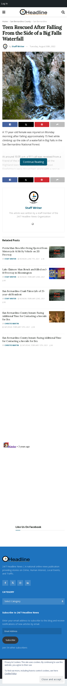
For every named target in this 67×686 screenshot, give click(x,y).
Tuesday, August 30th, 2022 (42, 46)
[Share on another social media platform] (57, 124)
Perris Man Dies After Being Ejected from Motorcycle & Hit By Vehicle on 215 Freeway (24, 251)
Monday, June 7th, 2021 (29, 259)
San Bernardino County (20, 21)
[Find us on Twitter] (13, 583)
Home (5, 21)
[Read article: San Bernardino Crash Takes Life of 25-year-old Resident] (57, 295)
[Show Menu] (3, 12)
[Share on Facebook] (10, 124)
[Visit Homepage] (33, 12)
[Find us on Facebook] (5, 583)
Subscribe (10, 640)
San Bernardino (40, 21)
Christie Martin (12, 323)
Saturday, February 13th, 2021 (17, 327)
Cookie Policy (11, 673)
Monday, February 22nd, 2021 (32, 277)
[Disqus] (33, 395)
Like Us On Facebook (28, 527)
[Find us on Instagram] (20, 583)
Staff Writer (18, 46)
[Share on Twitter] (26, 124)
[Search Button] (63, 12)
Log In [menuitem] (4, 3)
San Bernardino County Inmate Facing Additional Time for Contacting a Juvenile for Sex (24, 316)
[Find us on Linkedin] (28, 583)
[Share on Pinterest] (42, 124)
